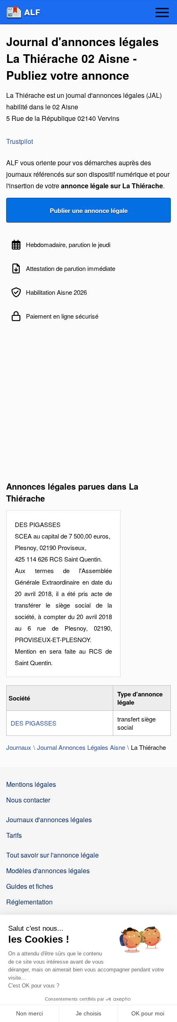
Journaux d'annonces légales (49, 819)
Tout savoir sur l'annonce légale (52, 855)
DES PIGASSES (33, 723)
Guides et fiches (29, 886)
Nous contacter (28, 800)
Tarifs (14, 835)
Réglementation (29, 901)
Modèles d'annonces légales (48, 870)
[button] (162, 13)
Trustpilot (19, 141)
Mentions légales (31, 784)
